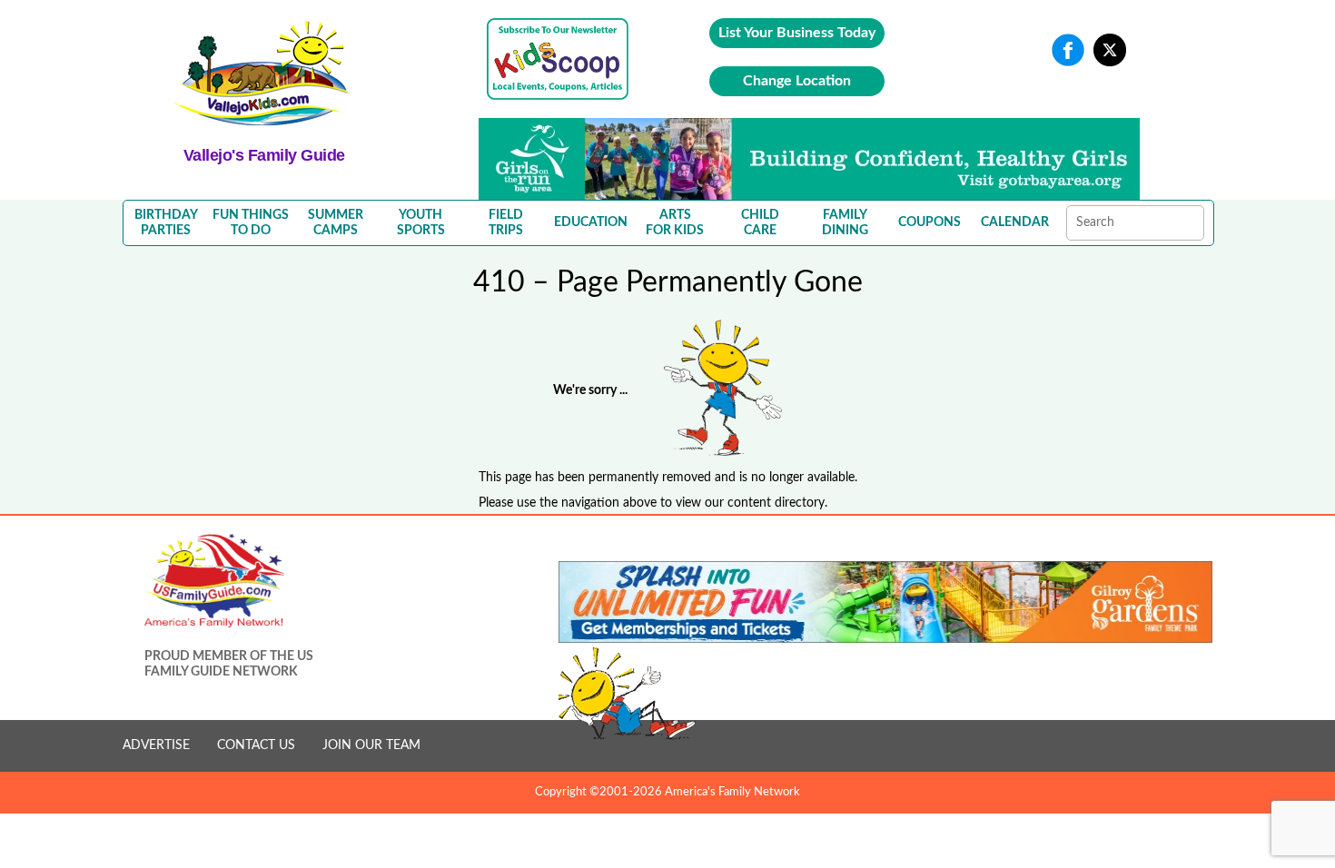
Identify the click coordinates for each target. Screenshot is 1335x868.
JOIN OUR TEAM (371, 745)
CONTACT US (256, 745)
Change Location (797, 81)
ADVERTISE (156, 745)
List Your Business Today (796, 32)
